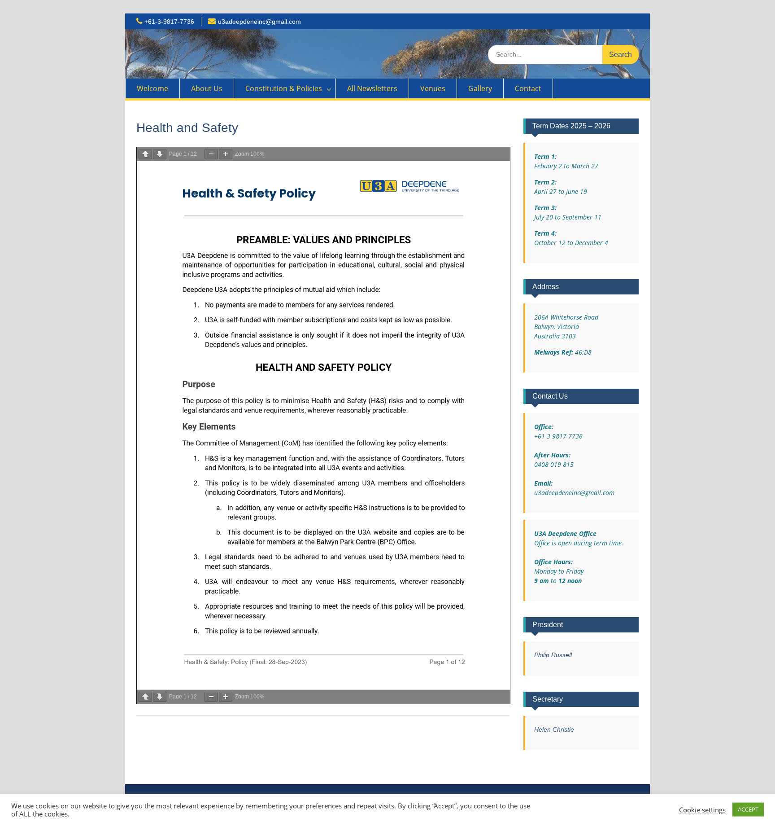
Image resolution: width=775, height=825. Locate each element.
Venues (432, 88)
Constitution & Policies (283, 88)
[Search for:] (563, 54)
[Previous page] (145, 154)
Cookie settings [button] (702, 810)
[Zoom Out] (211, 154)
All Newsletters (372, 88)
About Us (206, 88)
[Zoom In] (225, 154)
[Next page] (159, 154)
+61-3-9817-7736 (169, 21)
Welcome (152, 88)
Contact (528, 88)
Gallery (480, 88)
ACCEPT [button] (748, 809)
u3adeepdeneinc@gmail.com (259, 21)
